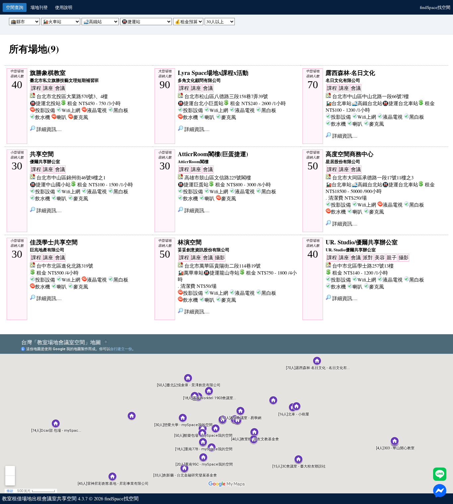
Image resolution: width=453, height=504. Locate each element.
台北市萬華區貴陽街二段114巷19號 (222, 266)
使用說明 (63, 7)
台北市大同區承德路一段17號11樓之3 (373, 177)
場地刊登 (39, 7)
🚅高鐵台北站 (367, 103)
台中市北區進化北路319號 (64, 266)
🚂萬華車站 (191, 273)
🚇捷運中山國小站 (50, 184)
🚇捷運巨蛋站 (193, 184)
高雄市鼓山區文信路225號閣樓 (217, 177)
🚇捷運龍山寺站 (221, 273)
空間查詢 (14, 7)
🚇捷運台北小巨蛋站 (201, 103)
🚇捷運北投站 (45, 103)
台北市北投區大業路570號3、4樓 (72, 96)
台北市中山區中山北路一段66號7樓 (370, 96)
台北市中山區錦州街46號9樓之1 (70, 177)
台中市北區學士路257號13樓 (363, 266)
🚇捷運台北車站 (400, 103)
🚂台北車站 (339, 103)
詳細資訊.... (48, 129)
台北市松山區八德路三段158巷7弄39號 (226, 96)
